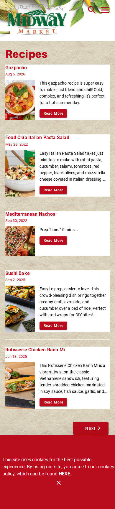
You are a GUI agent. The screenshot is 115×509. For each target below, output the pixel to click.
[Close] (58, 482)
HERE (64, 474)
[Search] (92, 10)
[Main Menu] (104, 10)
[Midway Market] (37, 21)
